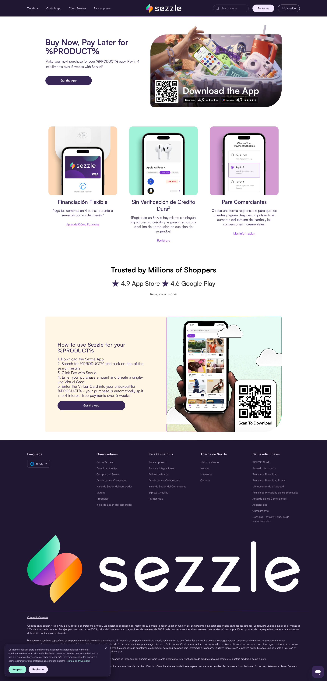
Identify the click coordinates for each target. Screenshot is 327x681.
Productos (102, 498)
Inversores (206, 474)
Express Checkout (159, 492)
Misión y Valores (209, 462)
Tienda (31, 8)
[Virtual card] (82, 160)
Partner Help (156, 498)
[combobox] (234, 8)
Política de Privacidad (264, 474)
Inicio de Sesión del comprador (114, 486)
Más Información (244, 233)
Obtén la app (53, 8)
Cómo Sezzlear (77, 8)
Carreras (205, 480)
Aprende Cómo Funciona (82, 224)
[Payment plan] (244, 160)
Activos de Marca (158, 474)
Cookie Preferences (37, 617)
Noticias (204, 468)
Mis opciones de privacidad (268, 486)
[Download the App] (216, 66)
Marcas (101, 492)
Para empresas (102, 8)
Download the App (107, 468)
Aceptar (17, 669)
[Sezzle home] (163, 8)
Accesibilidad (259, 504)
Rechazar (38, 669)
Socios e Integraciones (161, 468)
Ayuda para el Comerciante (164, 480)
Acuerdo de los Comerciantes (269, 498)
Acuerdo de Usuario (264, 468)
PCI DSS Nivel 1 (261, 462)
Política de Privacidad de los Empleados (275, 492)
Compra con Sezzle (108, 474)
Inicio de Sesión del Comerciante (167, 486)
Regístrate (263, 8)
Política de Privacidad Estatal (268, 480)
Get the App (69, 80)
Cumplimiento (260, 510)
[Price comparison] (163, 160)
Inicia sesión (289, 8)
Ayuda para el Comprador (112, 480)
